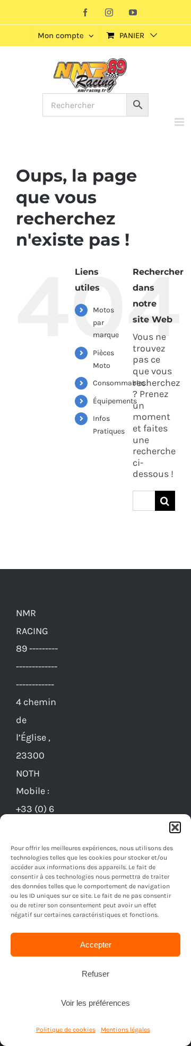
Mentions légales (125, 1029)
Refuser (95, 973)
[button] (175, 827)
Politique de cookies (66, 1029)
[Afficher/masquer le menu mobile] (180, 122)
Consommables (119, 382)
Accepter (95, 944)
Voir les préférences (95, 1002)
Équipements (115, 400)
